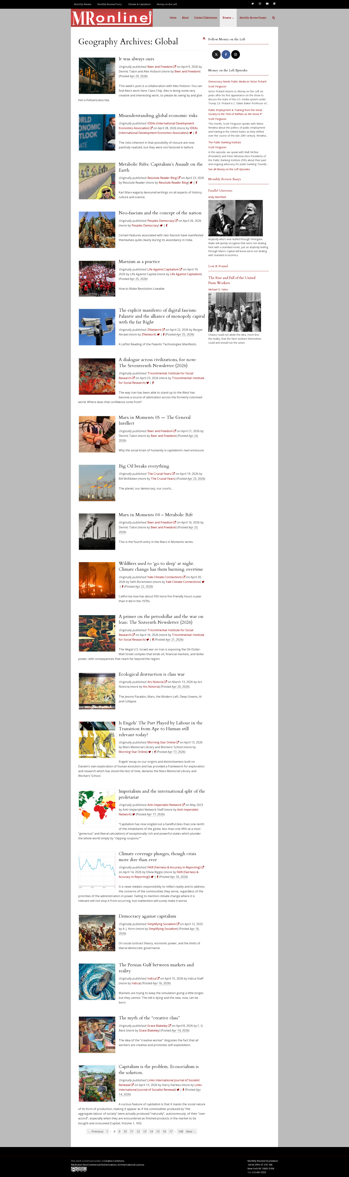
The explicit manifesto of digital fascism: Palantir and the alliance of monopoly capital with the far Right (162, 316)
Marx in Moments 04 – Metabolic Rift (156, 515)
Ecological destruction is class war (152, 674)
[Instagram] (235, 54)
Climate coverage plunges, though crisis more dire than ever (157, 857)
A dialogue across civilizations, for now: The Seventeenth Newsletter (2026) (157, 363)
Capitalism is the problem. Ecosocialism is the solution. (159, 1069)
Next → (191, 1131)
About (185, 17)
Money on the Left (167, 4)
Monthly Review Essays (224, 179)
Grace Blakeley (149, 1030)
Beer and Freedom (187, 71)
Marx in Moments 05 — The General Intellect (154, 420)
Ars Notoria (151, 687)
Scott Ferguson (217, 86)
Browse (226, 17)
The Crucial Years (163, 479)
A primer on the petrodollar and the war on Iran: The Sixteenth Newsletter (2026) (161, 619)
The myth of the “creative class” (149, 1018)
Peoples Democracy (145, 225)
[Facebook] (226, 54)
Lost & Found (218, 266)
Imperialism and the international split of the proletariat (162, 794)
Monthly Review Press (109, 4)
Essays (252, 17)
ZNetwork (148, 334)
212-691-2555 (259, 1172)
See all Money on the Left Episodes (229, 169)
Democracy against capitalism (147, 916)
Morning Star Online (133, 752)
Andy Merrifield (217, 197)
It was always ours (136, 59)
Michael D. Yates (218, 289)
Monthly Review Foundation (263, 1160)
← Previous (95, 1131)
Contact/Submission (205, 17)
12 (138, 1131)
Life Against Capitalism (185, 274)
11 (131, 1131)
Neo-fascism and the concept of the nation (160, 213)
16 (164, 1131)
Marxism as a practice (139, 261)
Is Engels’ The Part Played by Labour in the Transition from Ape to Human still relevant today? (160, 729)
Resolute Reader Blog (173, 183)
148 (180, 1131)
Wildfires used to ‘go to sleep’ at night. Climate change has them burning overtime (161, 566)
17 (170, 1131)
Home (173, 17)
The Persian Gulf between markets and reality (156, 968)
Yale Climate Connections (183, 582)
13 (144, 1131)
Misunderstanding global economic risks (158, 115)
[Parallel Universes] (235, 218)
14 (151, 1131)
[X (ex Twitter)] (216, 54)
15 (157, 1131)
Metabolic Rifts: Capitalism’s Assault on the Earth (161, 167)
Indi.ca (136, 983)
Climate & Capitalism (139, 4)
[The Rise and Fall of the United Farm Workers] (234, 312)
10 (125, 1131)
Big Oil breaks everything (144, 466)
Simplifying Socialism (163, 929)
